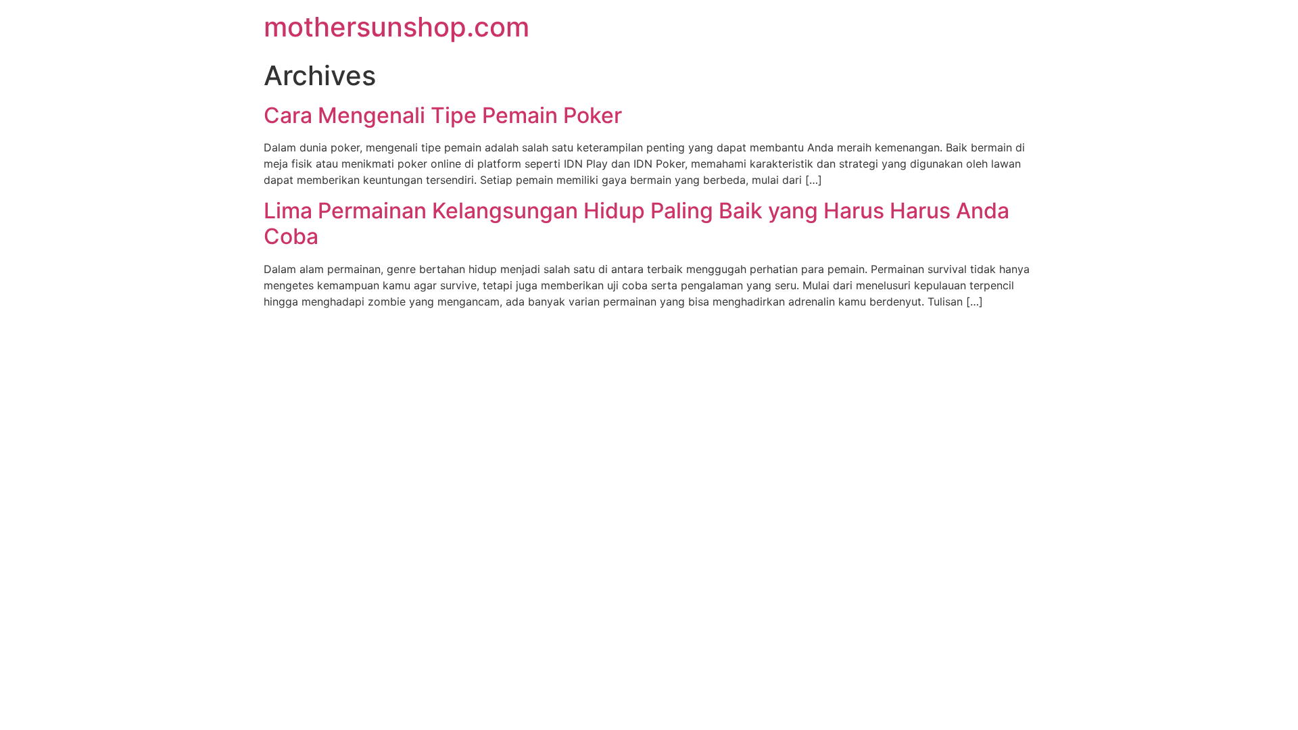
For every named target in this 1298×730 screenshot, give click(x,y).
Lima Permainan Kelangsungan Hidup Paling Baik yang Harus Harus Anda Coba (636, 223)
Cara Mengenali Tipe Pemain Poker (443, 115)
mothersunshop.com (396, 26)
